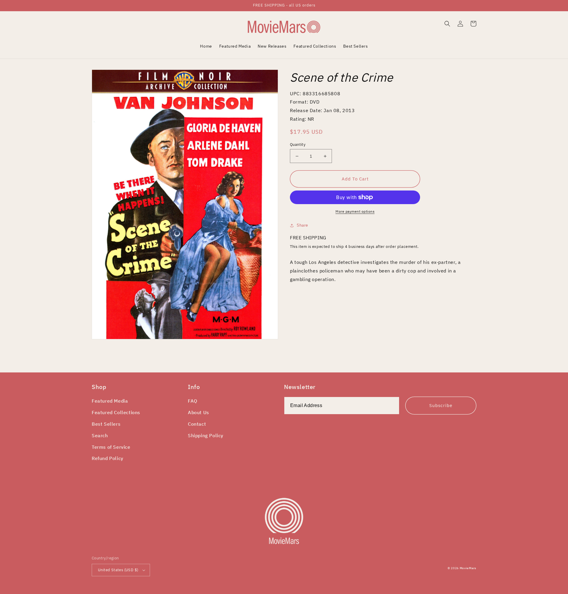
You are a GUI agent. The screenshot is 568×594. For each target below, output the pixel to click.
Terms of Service (111, 447)
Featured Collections (116, 412)
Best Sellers (106, 424)
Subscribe (440, 405)
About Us (198, 412)
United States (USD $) (118, 569)
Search (100, 435)
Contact (197, 424)
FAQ (192, 401)
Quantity (297, 144)
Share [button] (302, 225)
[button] (447, 23)
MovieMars (468, 568)
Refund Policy (107, 458)
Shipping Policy (205, 435)
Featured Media (110, 401)
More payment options (355, 211)
